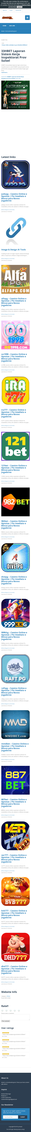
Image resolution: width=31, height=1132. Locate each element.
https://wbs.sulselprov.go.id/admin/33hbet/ (14, 45)
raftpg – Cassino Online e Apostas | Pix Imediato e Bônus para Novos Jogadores (13, 691)
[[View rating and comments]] (7, 209)
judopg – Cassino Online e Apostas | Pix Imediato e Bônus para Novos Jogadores (14, 197)
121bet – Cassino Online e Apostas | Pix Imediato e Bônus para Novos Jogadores (14, 469)
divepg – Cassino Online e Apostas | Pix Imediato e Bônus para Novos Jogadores (14, 580)
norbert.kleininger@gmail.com (9, 1099)
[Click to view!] (15, 95)
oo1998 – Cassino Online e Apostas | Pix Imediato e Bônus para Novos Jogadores (14, 357)
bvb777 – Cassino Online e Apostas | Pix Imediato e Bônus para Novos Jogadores (14, 914)
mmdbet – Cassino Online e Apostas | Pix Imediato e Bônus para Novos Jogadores (15, 747)
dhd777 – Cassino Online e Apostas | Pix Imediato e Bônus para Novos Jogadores (14, 969)
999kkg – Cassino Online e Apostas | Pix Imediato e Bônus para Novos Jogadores (14, 636)
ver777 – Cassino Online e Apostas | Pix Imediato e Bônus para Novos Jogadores (14, 858)
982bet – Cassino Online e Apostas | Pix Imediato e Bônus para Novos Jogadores (14, 524)
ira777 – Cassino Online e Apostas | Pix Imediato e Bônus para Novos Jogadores (13, 413)
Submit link (18, 10)
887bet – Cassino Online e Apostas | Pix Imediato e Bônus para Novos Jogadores (14, 803)
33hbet (8, 996)
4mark (20, 1126)
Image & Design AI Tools (13, 249)
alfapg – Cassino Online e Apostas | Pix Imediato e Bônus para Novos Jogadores (13, 302)
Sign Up (5, 10)
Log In (11, 10)
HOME (4, 25)
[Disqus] (15, 131)
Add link (12, 25)
